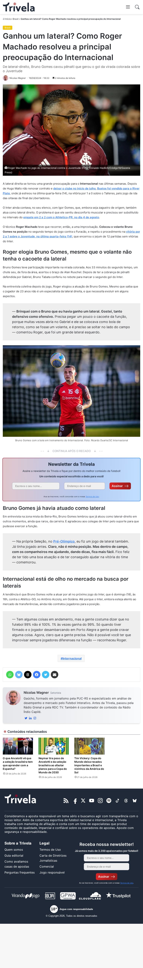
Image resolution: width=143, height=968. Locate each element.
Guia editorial (13, 855)
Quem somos (13, 849)
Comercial (46, 866)
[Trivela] (19, 7)
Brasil (15, 18)
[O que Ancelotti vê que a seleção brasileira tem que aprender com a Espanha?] (18, 746)
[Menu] (128, 6)
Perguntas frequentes (19, 872)
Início (8, 18)
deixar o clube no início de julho (74, 188)
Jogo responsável (52, 872)
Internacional (72, 658)
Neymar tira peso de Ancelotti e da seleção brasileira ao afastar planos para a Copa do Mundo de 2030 (53, 765)
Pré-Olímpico (64, 541)
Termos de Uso (92, 496)
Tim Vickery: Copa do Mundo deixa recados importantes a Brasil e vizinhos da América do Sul (89, 765)
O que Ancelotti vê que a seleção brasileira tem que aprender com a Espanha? (18, 763)
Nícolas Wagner (36, 692)
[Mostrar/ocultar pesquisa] (137, 7)
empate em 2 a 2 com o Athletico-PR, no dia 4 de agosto (61, 217)
